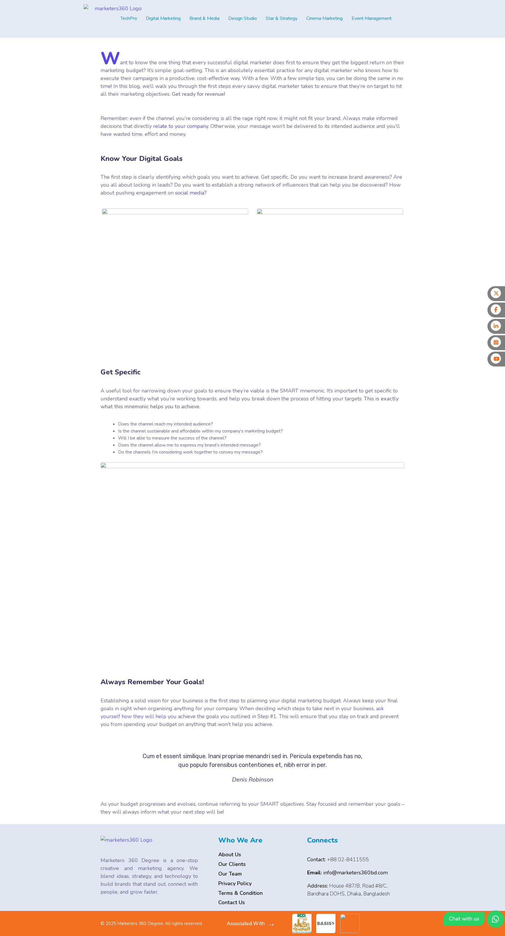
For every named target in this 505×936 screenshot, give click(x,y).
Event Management (372, 18)
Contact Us (231, 902)
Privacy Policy (235, 883)
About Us (229, 854)
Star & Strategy (282, 18)
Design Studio (242, 18)
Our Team (230, 873)
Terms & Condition (240, 893)
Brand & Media (204, 18)
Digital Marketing (163, 18)
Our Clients (232, 864)
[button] (130, 18)
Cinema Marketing (324, 18)
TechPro (128, 18)
